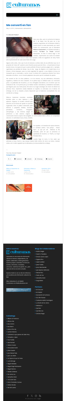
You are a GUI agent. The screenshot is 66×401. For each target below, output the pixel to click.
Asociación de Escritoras (43, 295)
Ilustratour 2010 (46, 168)
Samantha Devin (40, 278)
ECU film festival (40, 297)
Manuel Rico (39, 272)
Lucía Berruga (11, 361)
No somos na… (11, 374)
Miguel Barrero (11, 369)
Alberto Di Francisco (13, 318)
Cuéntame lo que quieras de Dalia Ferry (18, 334)
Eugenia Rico (39, 259)
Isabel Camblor (40, 262)
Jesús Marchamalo (41, 267)
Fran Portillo (10, 340)
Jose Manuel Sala (12, 353)
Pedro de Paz (40, 275)
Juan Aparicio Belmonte (42, 270)
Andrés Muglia (40, 251)
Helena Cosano (11, 345)
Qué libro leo (39, 311)
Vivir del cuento (11, 387)
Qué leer (38, 308)
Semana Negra (40, 313)
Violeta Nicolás (11, 385)
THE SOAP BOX (11, 379)
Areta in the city (11, 329)
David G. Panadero (41, 254)
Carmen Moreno (12, 332)
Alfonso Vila (10, 321)
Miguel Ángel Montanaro (14, 366)
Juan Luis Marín (11, 355)
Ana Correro (10, 324)
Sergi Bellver (39, 280)
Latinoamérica (27, 28)
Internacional (18, 28)
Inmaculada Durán (12, 348)
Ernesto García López (42, 256)
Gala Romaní (11, 342)
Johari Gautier (11, 350)
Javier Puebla (39, 264)
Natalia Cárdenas (12, 371)
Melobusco (39, 305)
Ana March (10, 326)
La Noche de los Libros (42, 303)
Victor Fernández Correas (14, 382)
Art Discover (39, 289)
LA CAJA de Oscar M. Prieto (15, 358)
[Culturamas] (18, 254)
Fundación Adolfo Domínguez (44, 300)
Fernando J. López (12, 337)
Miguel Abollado (11, 363)
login (39, 398)
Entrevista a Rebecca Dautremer (29, 169)
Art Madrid (39, 292)
